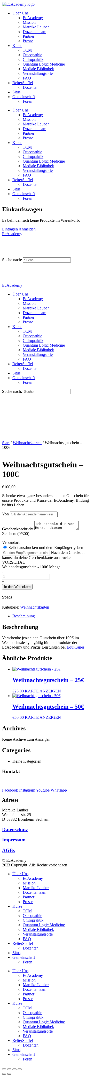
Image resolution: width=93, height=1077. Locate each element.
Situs (16, 92)
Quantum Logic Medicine (44, 64)
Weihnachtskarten (27, 443)
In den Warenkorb (17, 587)
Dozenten (30, 87)
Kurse (17, 45)
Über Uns (20, 13)
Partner (28, 36)
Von (5, 514)
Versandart (10, 542)
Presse (28, 41)
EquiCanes (75, 647)
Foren (27, 101)
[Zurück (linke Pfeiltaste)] (4, 1074)
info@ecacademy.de (54, 781)
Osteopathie (32, 55)
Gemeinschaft (23, 96)
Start (6, 443)
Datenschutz (15, 829)
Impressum (14, 839)
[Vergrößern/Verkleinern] (4, 1069)
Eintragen (10, 229)
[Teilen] (14, 1069)
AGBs (8, 850)
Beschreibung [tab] (23, 616)
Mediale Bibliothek (38, 69)
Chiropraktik (33, 59)
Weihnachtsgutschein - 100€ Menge (31, 567)
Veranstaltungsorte (38, 73)
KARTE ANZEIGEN (43, 691)
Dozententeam (34, 31)
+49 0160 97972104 (18, 781)
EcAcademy (33, 17)
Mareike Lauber (36, 27)
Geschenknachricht (18, 529)
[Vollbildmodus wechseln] (9, 1069)
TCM (27, 50)
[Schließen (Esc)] (20, 1069)
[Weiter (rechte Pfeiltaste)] (9, 1074)
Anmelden (27, 229)
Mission (29, 22)
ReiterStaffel (22, 83)
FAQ (27, 78)
